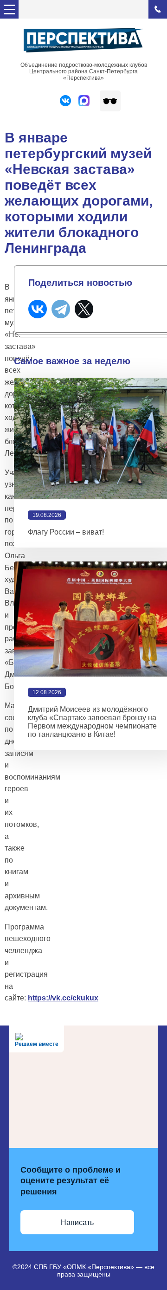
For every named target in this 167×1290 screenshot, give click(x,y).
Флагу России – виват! (66, 532)
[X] (84, 309)
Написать (77, 1222)
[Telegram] (60, 309)
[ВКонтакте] (37, 309)
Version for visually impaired (110, 100)
